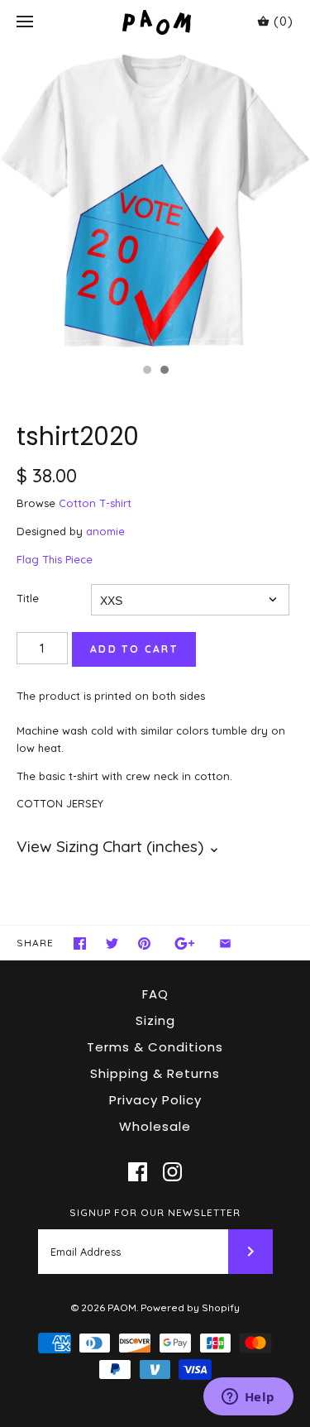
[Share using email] (225, 943)
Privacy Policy (155, 1100)
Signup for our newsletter (155, 1212)
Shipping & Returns (155, 1073)
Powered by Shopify (190, 1307)
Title (28, 598)
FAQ (155, 994)
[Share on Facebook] (80, 943)
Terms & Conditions (155, 1047)
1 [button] (146, 371)
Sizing (155, 1020)
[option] (155, 200)
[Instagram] (172, 1171)
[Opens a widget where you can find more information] (248, 1398)
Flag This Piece (55, 559)
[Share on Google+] (184, 943)
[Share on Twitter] (112, 943)
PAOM (121, 1307)
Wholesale (155, 1126)
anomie (105, 531)
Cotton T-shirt (95, 503)
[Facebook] (137, 1171)
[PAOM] (155, 22)
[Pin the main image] (144, 943)
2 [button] (163, 371)
